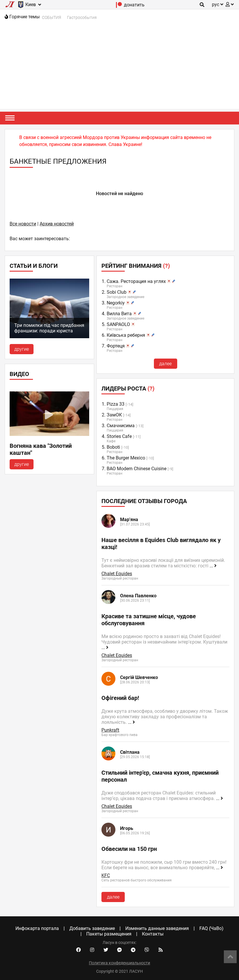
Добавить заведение (92, 928)
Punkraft (110, 730)
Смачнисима (121, 425)
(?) (166, 265)
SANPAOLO (118, 324)
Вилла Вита (119, 313)
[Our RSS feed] (160, 950)
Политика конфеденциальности (119, 963)
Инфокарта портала (37, 928)
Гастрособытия (82, 17)
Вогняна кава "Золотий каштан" (41, 449)
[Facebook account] (78, 950)
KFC (105, 875)
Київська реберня (126, 335)
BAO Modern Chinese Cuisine (136, 468)
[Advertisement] (119, 68)
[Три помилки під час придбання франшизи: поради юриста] (49, 336)
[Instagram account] (92, 950)
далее (165, 363)
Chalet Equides (116, 573)
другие (21, 349)
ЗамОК (114, 415)
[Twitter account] (105, 950)
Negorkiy (116, 303)
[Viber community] (146, 950)
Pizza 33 (115, 404)
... (212, 566)
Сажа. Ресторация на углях (136, 281)
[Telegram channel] (133, 950)
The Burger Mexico (126, 458)
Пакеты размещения (108, 934)
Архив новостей (57, 224)
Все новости (23, 224)
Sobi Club (116, 292)
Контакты (153, 934)
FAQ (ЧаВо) (211, 928)
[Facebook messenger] (119, 950)
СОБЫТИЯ (51, 17)
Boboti (113, 447)
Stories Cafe (119, 436)
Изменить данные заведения (157, 928)
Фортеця (116, 346)
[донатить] (119, 6)
